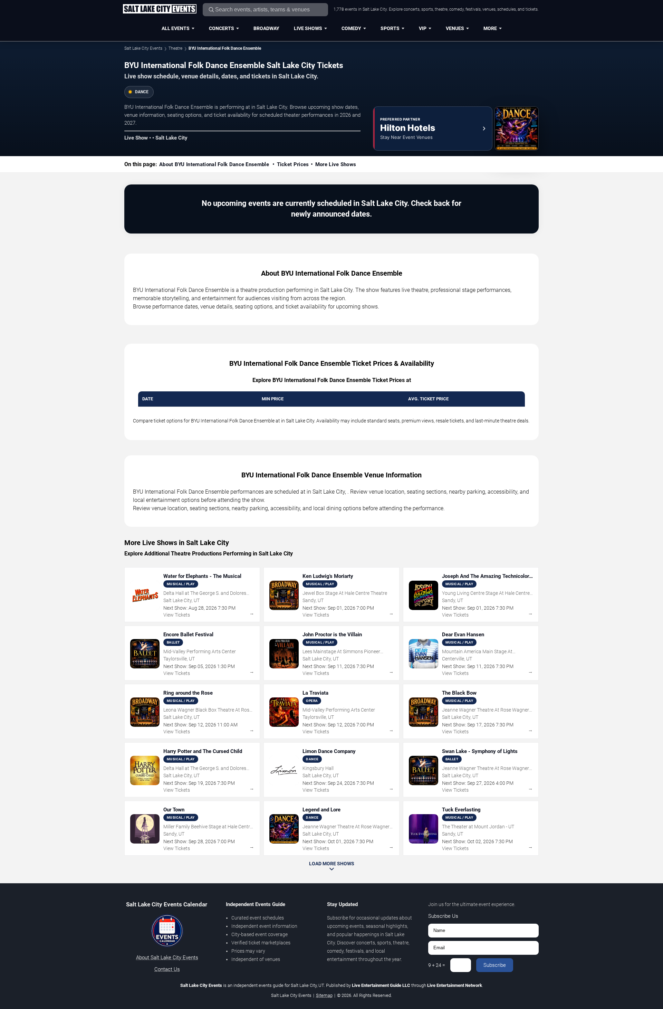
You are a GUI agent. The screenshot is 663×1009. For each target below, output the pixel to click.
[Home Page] (159, 9)
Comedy (351, 28)
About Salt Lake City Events (167, 957)
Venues (455, 28)
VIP (422, 28)
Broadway (266, 28)
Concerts (221, 28)
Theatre (175, 48)
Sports (390, 28)
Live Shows (308, 28)
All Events (176, 28)
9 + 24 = (436, 965)
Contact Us (167, 969)
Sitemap (324, 995)
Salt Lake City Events (143, 48)
